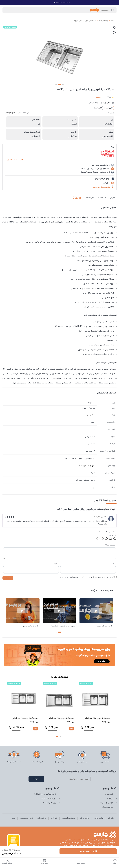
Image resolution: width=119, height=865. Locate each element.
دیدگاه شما (110, 545)
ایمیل (55, 563)
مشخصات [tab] (102, 198)
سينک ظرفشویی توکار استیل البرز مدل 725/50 (25, 720)
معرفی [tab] (112, 198)
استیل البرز (90, 415)
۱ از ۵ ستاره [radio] (115, 538)
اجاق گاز (111, 818)
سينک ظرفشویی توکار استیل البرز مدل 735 (61, 720)
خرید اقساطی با (22, 113)
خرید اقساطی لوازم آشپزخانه (45, 794)
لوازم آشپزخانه (103, 20)
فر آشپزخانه (41, 818)
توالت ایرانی (99, 818)
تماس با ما (109, 794)
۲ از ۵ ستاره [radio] (110, 538)
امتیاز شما (112, 535)
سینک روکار (78, 20)
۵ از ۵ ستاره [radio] (98, 538)
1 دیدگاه (99, 97)
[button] (59, 632)
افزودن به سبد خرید (88, 851)
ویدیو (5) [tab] (77, 198)
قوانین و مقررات (106, 803)
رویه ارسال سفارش (48, 798)
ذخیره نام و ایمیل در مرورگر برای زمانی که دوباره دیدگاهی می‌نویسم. (87, 577)
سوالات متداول (107, 807)
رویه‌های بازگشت (49, 803)
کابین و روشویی (26, 818)
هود (13, 818)
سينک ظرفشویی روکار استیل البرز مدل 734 (97, 720)
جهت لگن (110, 103)
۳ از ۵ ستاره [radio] (106, 538)
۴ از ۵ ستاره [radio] (102, 538)
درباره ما (110, 798)
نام (113, 563)
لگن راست (83, 465)
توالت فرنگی (84, 818)
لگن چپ (91, 465)
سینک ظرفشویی (90, 20)
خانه (112, 20)
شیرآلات (54, 818)
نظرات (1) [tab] (90, 198)
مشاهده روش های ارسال (101, 187)
